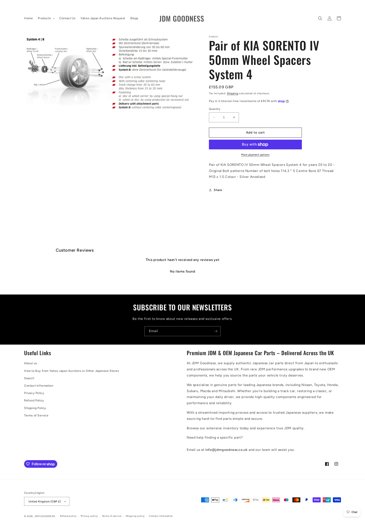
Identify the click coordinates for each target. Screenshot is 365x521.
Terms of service (111, 516)
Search (29, 378)
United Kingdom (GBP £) (45, 501)
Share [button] (218, 190)
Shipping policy (135, 516)
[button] (46, 18)
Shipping (232, 93)
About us (30, 363)
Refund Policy (34, 400)
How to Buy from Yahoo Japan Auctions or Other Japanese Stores (71, 371)
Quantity (214, 108)
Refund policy (68, 516)
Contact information (161, 516)
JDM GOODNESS (44, 516)
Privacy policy (89, 516)
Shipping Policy (35, 408)
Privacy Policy (34, 393)
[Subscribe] (215, 331)
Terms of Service (36, 415)
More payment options (255, 154)
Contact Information (38, 385)
